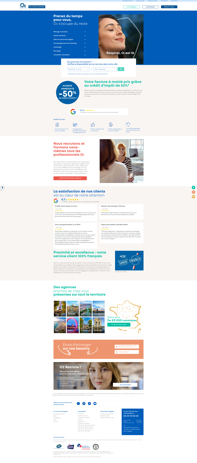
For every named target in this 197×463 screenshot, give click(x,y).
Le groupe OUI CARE (83, 417)
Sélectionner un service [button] (75, 69)
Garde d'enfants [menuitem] (59, 36)
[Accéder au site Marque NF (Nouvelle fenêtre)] (60, 447)
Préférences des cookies (107, 417)
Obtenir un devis (169, 7)
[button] (121, 69)
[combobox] (78, 69)
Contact (55, 421)
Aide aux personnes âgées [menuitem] (63, 39)
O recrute (81, 414)
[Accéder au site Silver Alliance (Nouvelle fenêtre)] (96, 447)
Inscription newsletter (84, 423)
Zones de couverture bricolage (115, 439)
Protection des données (107, 414)
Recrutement (150, 7)
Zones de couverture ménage (59, 439)
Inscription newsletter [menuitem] (61, 55)
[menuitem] (131, 6)
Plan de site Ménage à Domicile (86, 425)
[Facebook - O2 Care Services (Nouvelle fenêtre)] (78, 403)
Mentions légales (105, 416)
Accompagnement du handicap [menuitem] (65, 43)
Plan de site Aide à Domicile (85, 429)
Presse (80, 419)
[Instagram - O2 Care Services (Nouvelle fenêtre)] (83, 403)
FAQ (54, 420)
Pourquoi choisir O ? (59, 414)
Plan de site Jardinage (84, 431)
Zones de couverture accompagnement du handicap (96, 439)
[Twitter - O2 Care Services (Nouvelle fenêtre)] (89, 403)
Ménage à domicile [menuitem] (60, 32)
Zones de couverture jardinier (129, 439)
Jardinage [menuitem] (57, 47)
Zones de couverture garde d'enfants (75, 439)
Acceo (130, 431)
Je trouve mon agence (119, 324)
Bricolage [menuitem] (57, 51)
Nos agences (132, 7)
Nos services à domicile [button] (36, 7)
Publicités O (81, 421)
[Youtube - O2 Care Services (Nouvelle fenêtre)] (94, 403)
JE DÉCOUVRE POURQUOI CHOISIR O (70, 178)
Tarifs (54, 416)
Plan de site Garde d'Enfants (86, 427)
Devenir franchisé (83, 416)
